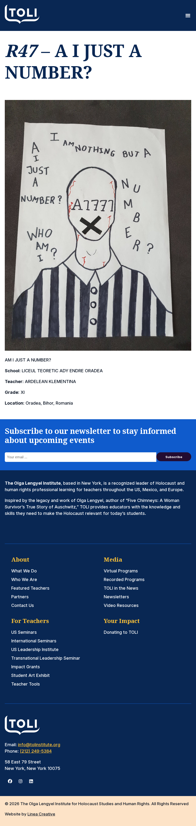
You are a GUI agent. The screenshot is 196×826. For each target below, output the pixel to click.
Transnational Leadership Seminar (45, 658)
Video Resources (121, 605)
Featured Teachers (30, 588)
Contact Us (22, 605)
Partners (20, 596)
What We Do (24, 570)
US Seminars (24, 632)
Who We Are (24, 579)
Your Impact (122, 621)
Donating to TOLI (121, 632)
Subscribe (173, 457)
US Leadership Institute (35, 649)
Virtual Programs (121, 570)
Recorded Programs (124, 579)
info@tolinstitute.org (39, 744)
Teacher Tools (25, 683)
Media (113, 559)
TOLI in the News (121, 588)
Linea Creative (41, 814)
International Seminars (33, 640)
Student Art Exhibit (30, 675)
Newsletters (116, 596)
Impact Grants (25, 666)
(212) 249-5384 (36, 751)
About (20, 559)
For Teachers (30, 621)
